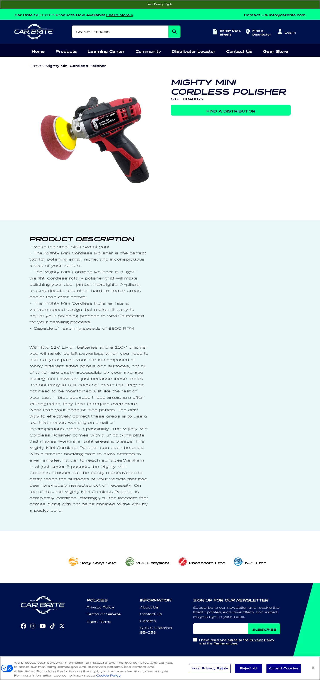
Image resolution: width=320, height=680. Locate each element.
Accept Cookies (283, 668)
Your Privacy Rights (160, 4)
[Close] (313, 667)
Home (35, 66)
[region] (160, 668)
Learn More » (119, 14)
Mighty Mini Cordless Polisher (76, 65)
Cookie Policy (108, 675)
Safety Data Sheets (230, 32)
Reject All (248, 668)
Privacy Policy (100, 607)
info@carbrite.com (287, 14)
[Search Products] (174, 32)
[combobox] (126, 32)
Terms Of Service (104, 614)
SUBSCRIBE (264, 629)
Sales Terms (99, 622)
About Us (149, 607)
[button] (38, 50)
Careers (148, 621)
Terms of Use (225, 643)
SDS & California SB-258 (156, 630)
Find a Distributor (261, 32)
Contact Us (151, 614)
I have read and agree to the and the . (236, 641)
